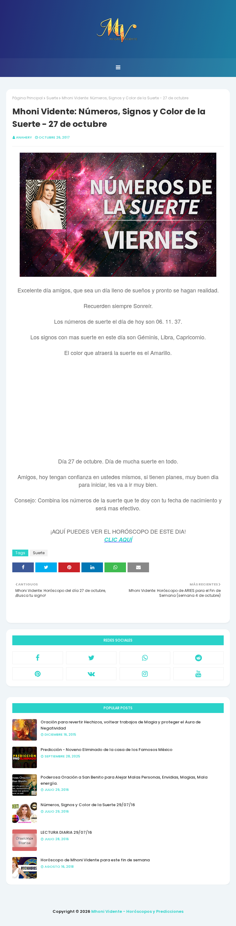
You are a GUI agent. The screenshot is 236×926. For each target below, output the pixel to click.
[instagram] (145, 673)
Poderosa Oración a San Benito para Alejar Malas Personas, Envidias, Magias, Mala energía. (124, 780)
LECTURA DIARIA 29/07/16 (66, 832)
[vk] (91, 673)
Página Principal (27, 98)
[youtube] (198, 673)
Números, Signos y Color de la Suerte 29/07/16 (88, 805)
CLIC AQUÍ (118, 539)
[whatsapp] (145, 657)
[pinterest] (37, 673)
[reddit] (198, 657)
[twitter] (91, 657)
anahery (24, 137)
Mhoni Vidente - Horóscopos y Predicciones (137, 911)
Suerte (52, 98)
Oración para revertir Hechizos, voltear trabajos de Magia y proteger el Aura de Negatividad (121, 725)
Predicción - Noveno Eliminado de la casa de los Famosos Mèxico (106, 750)
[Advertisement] (118, 408)
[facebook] (37, 657)
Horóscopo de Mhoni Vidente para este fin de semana (95, 860)
